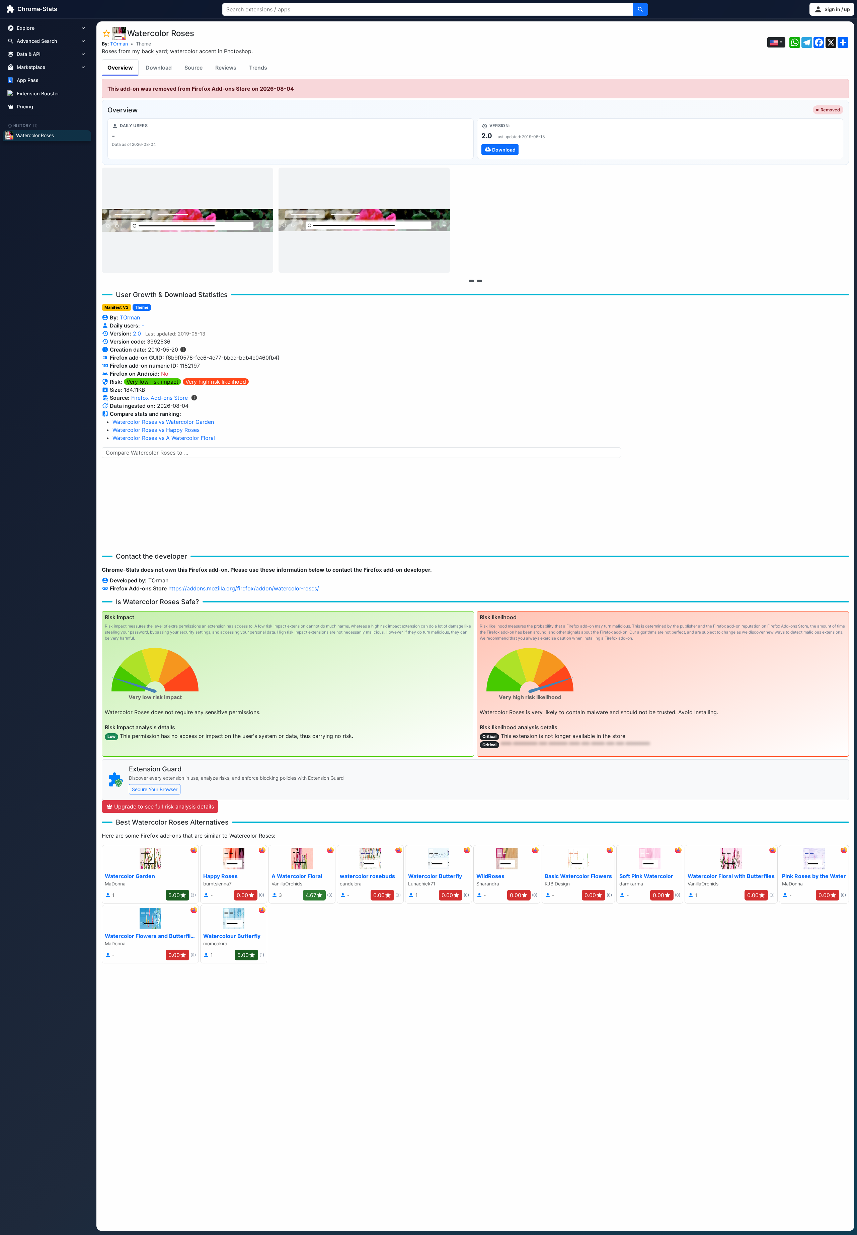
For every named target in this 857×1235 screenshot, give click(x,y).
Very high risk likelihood (215, 381)
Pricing (25, 106)
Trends (258, 67)
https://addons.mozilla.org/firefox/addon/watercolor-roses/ (243, 588)
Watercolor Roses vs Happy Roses (156, 429)
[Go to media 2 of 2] (479, 281)
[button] (831, 9)
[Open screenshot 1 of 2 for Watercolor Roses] (187, 220)
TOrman (119, 43)
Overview (120, 67)
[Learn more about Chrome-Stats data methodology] (194, 397)
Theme (143, 43)
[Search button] (640, 9)
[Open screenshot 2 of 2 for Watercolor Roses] (364, 220)
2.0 (137, 333)
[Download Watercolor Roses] (660, 139)
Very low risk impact (152, 381)
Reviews (225, 67)
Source (193, 67)
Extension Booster (38, 93)
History (25, 125)
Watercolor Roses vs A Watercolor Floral (163, 438)
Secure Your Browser (154, 789)
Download (159, 67)
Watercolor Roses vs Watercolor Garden (163, 421)
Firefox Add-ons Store (159, 397)
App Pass (27, 80)
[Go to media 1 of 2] (471, 281)
